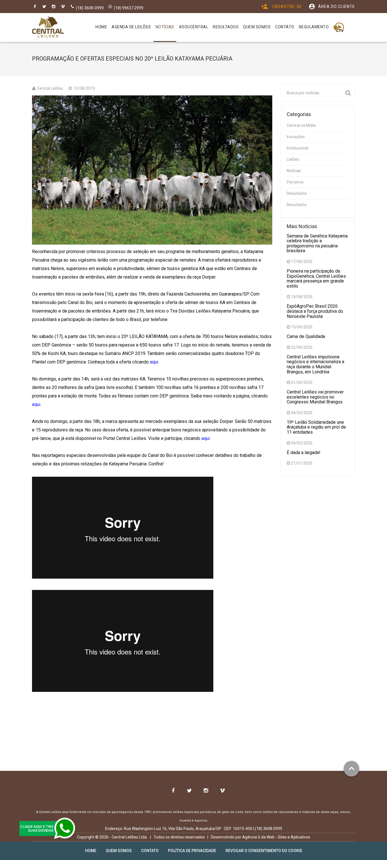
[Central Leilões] (48, 27)
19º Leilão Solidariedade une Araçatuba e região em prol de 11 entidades (316, 427)
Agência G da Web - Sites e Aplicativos (276, 837)
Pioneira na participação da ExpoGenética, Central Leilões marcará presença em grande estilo (316, 278)
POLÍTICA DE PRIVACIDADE (192, 850)
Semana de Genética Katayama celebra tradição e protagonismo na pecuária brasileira (317, 243)
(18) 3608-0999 (90, 8)
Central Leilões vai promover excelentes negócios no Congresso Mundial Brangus (315, 397)
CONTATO (284, 27)
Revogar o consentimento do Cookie (264, 850)
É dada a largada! (303, 452)
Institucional (297, 148)
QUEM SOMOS (257, 27)
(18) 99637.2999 (128, 8)
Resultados (297, 193)
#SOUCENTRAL (194, 27)
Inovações (296, 136)
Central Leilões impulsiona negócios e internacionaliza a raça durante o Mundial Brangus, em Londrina (315, 364)
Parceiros (295, 182)
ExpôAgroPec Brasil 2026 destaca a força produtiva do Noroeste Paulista (315, 311)
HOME (101, 27)
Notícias (294, 170)
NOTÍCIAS (165, 27)
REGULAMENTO (314, 27)
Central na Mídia (301, 125)
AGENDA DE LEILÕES (131, 27)
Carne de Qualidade (306, 336)
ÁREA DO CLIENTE (332, 6)
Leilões (293, 159)
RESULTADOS (226, 27)
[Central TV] (338, 27)
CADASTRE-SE (281, 6)
